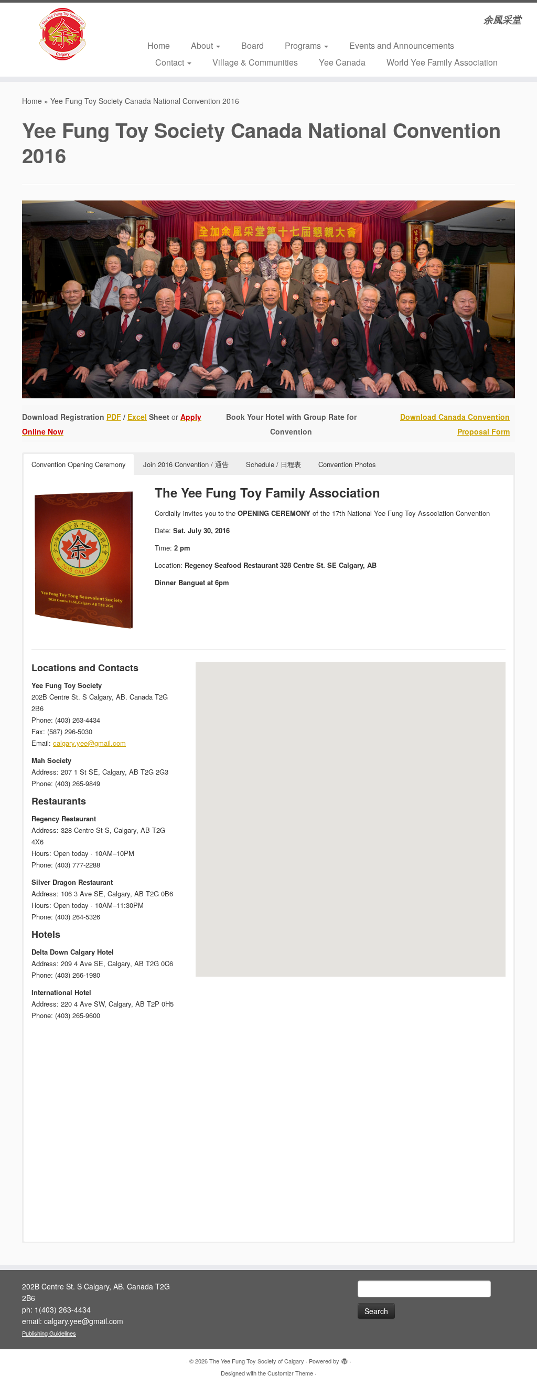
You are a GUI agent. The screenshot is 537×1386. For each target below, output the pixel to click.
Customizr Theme (290, 1373)
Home (158, 45)
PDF (113, 416)
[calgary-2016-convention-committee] (268, 299)
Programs (304, 45)
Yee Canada (342, 62)
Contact (170, 62)
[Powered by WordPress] (344, 1358)
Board (252, 45)
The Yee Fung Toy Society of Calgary (256, 1361)
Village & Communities (255, 62)
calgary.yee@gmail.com (89, 743)
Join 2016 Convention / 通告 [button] (186, 464)
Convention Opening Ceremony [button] (78, 464)
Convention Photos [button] (347, 464)
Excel (137, 416)
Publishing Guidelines (49, 1333)
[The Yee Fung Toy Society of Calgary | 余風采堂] (63, 34)
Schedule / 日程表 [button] (273, 464)
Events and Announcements (401, 45)
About (203, 45)
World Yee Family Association (442, 62)
